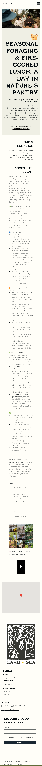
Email (6, 727)
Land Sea (7, 3)
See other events (21, 129)
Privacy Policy (18, 761)
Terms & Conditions (8, 761)
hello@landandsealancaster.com (13, 678)
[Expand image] (13, 528)
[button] (21, 487)
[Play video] (21, 567)
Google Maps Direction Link (10, 710)
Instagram (6, 691)
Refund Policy (28, 761)
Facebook (6, 694)
